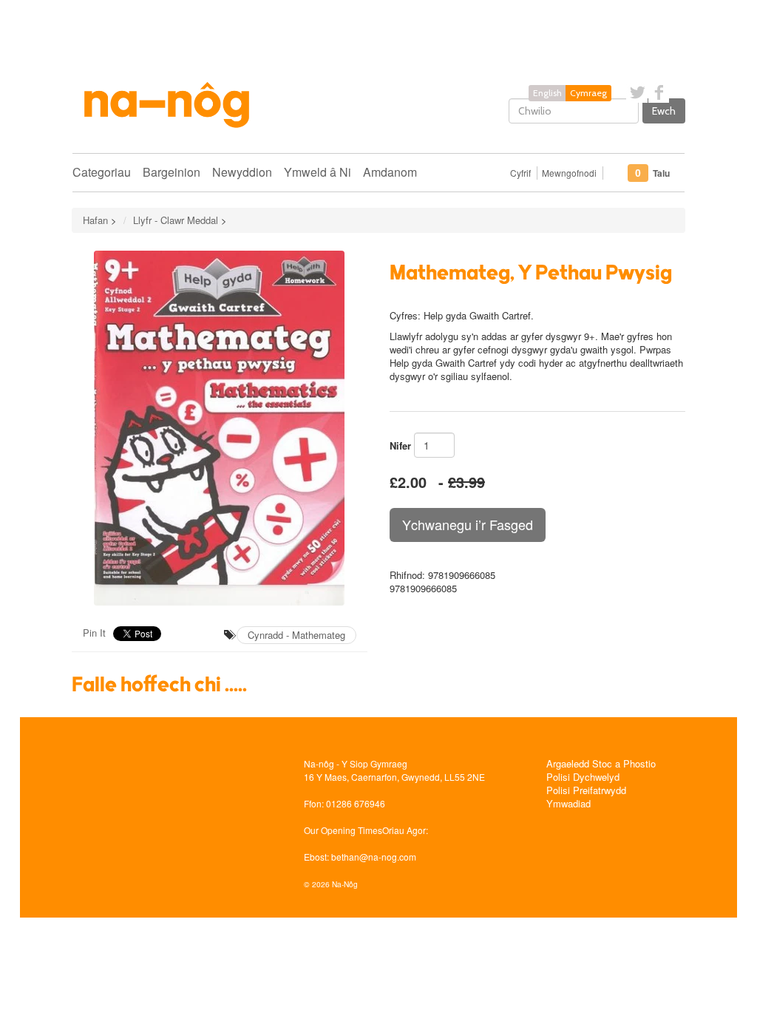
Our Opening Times (343, 830)
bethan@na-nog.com (373, 856)
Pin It (94, 633)
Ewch (664, 111)
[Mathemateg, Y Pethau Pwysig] (219, 428)
